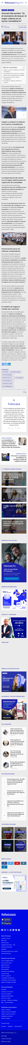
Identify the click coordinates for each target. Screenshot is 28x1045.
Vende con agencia (6, 975)
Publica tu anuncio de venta (8, 1014)
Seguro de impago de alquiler (8, 982)
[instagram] (5, 930)
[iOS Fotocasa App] (6, 919)
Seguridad (3, 949)
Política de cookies (6, 1041)
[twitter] (8, 930)
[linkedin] (13, 930)
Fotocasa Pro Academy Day (14, 58)
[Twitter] (12, 428)
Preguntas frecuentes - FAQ (8, 945)
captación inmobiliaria (8, 375)
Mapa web (4, 940)
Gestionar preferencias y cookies (9, 951)
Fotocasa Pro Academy (8, 380)
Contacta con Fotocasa (7, 991)
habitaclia (10, 1026)
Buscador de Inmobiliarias (7, 971)
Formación (10, 10)
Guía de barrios (5, 969)
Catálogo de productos (7, 1016)
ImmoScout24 (18, 1026)
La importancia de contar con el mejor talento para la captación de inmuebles (14, 74)
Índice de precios (5, 967)
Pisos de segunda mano (7, 960)
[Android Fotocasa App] (6, 923)
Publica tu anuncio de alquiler (8, 1012)
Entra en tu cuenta (5, 998)
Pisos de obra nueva (6, 963)
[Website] (9, 428)
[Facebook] (15, 428)
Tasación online (5, 973)
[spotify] (19, 930)
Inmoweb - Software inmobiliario (9, 1000)
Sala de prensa (5, 942)
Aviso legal (4, 1036)
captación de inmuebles (16, 372)
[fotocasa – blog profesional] (14, 2)
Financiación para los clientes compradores (11, 78)
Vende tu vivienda (5, 1018)
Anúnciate (3, 989)
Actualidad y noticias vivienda (8, 980)
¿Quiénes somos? (5, 938)
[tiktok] (16, 930)
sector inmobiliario (7, 386)
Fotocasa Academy (6, 994)
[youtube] (11, 930)
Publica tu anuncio (5, 1009)
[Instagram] (18, 428)
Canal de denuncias (6, 953)
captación (5, 372)
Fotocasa (6, 27)
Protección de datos (6, 1038)
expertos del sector (7, 377)
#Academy (4, 10)
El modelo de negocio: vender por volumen (13, 81)
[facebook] (2, 930)
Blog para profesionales (7, 996)
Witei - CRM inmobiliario (7, 1002)
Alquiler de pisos (5, 965)
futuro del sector (7, 383)
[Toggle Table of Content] (23, 67)
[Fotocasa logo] (13, 914)
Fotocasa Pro (19, 377)
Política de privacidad (6, 947)
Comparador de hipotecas (7, 978)
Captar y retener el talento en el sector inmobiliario (14, 70)
